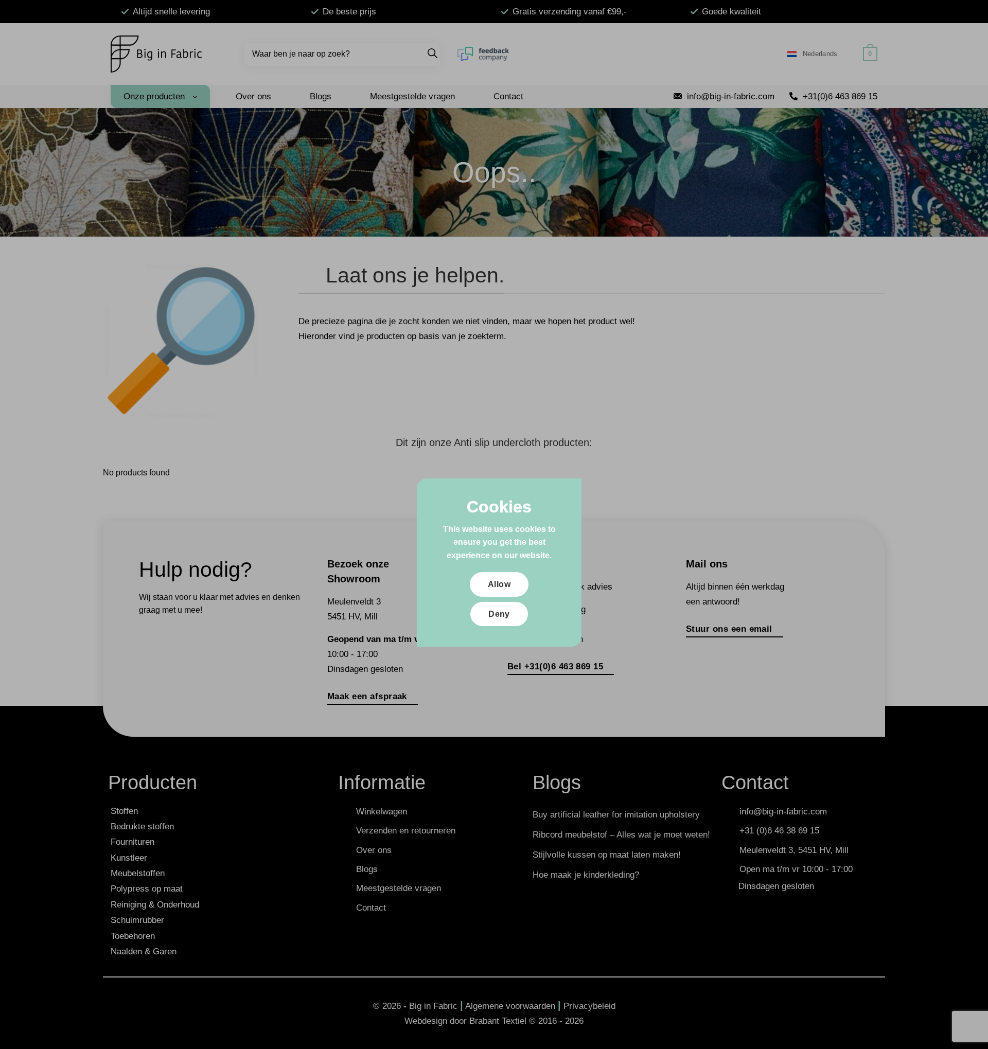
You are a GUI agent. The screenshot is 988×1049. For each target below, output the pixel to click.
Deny (499, 614)
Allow (499, 584)
